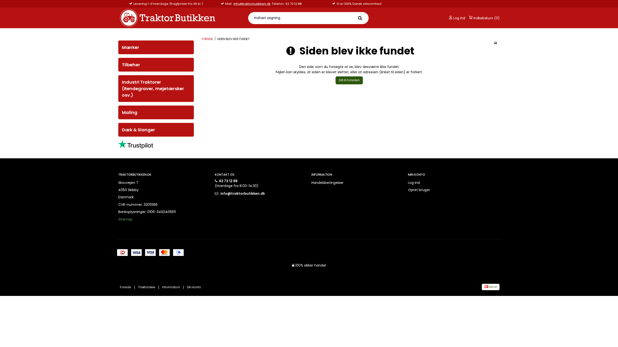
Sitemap (125, 219)
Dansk (492, 287)
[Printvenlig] (495, 43)
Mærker (130, 47)
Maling (129, 112)
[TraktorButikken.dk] (180, 18)
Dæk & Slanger (138, 130)
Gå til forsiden (349, 80)
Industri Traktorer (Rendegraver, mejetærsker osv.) (153, 88)
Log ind (458, 18)
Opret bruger (419, 189)
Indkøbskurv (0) (486, 18)
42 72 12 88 (228, 181)
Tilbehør (131, 65)
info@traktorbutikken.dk (252, 4)
